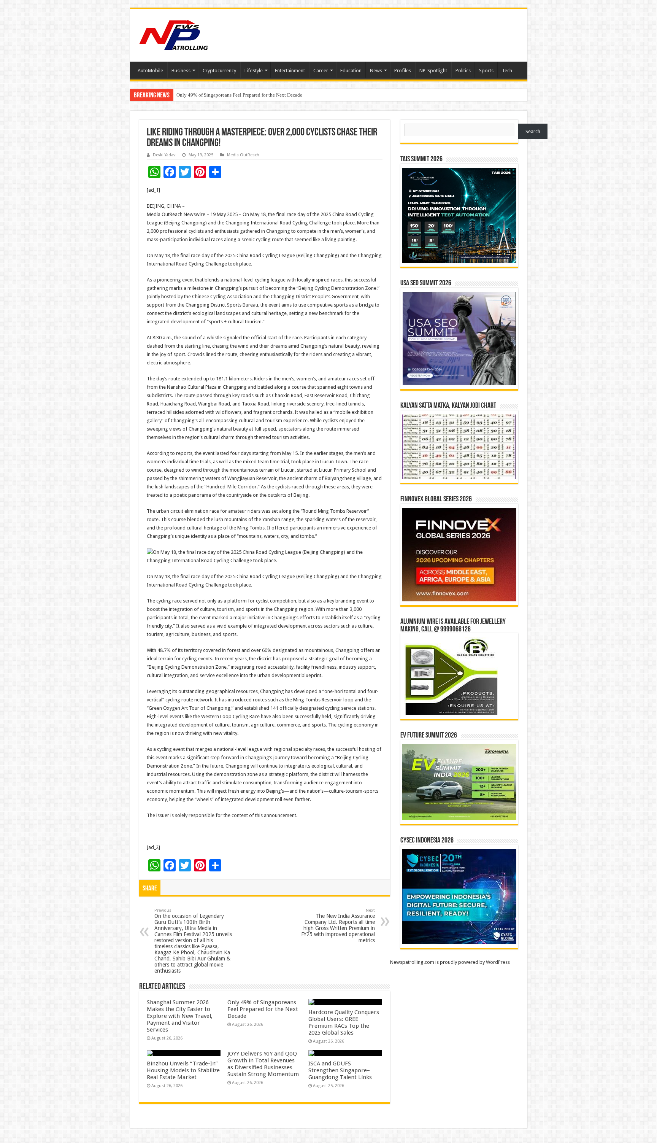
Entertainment (290, 70)
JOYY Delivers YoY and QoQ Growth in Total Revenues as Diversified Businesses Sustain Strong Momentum (263, 1064)
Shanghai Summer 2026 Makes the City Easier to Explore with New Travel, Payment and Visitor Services (180, 1016)
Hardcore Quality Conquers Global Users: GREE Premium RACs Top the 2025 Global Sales (343, 1022)
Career (320, 70)
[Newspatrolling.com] (174, 34)
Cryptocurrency (219, 70)
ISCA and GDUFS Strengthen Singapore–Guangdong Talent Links (340, 1070)
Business (180, 70)
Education (351, 70)
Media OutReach (243, 155)
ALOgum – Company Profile (205, 95)
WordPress (498, 962)
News (376, 70)
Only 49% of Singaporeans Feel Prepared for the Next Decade (262, 1009)
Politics (463, 70)
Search (532, 131)
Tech (507, 70)
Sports (486, 70)
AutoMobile (150, 70)
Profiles (402, 70)
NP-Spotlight (433, 70)
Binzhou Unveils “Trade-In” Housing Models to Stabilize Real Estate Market (183, 1070)
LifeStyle (253, 70)
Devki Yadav (164, 155)
